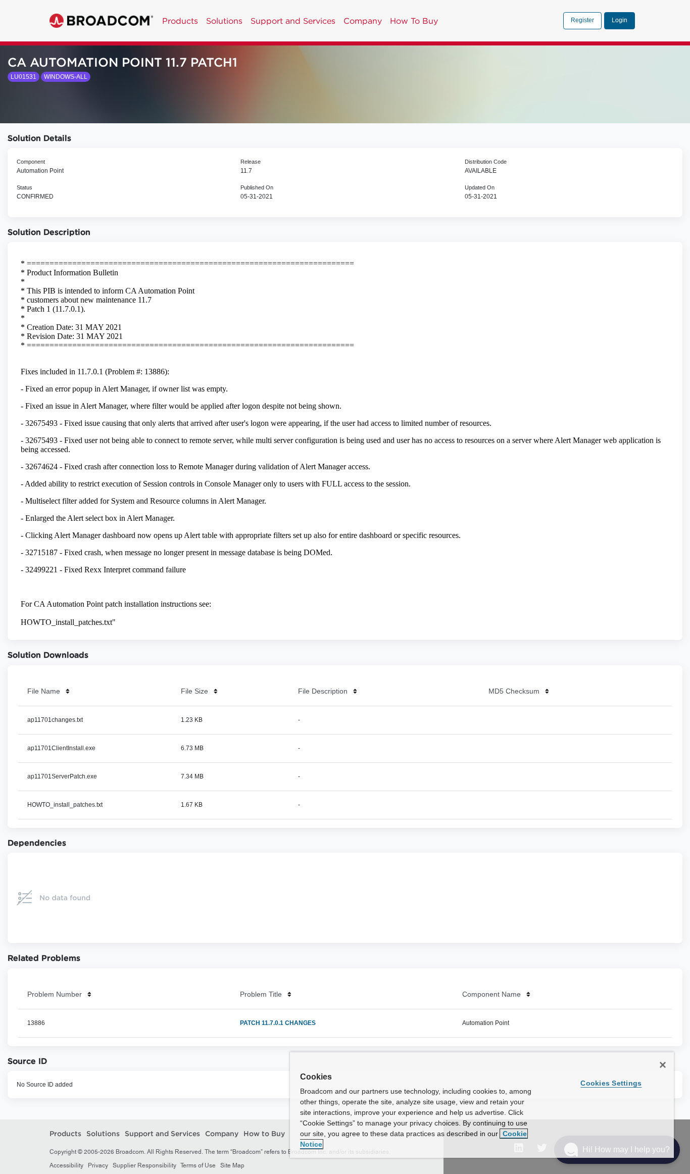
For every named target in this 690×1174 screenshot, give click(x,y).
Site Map (232, 1165)
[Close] (663, 1065)
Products (180, 21)
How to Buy (264, 1134)
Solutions (224, 21)
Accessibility (66, 1165)
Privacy (98, 1165)
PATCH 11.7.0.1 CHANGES (278, 1022)
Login (619, 20)
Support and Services (293, 21)
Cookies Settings (611, 1083)
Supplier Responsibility (144, 1165)
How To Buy (414, 21)
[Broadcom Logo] (101, 20)
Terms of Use (198, 1165)
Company (362, 21)
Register (582, 20)
